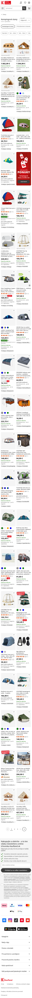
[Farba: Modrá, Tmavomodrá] (2, 327)
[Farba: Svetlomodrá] (23, 93)
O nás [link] (2, 984)
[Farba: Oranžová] (8, 528)
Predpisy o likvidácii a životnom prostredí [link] (12, 991)
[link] (21, 3)
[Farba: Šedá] (5, 373)
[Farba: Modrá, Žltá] (5, 327)
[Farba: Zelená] (17, 93)
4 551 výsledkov (5, 21)
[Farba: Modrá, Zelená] (8, 488)
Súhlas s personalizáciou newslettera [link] (16, 888)
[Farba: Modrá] (20, 93)
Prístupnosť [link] (4, 995)
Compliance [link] (10, 984)
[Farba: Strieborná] (5, 652)
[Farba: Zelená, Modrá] (8, 327)
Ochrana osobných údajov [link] (23, 984)
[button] (8, 26)
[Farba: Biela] (5, 528)
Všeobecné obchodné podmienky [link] (10, 988)
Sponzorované (4, 55)
